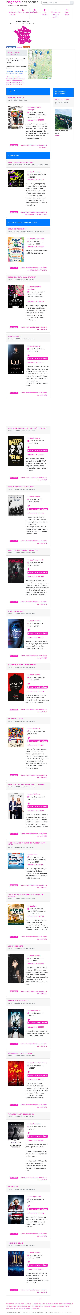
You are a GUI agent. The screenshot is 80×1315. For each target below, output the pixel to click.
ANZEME (36, 1306)
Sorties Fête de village (36, 239)
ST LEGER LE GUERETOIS (52, 1303)
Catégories (34, 12)
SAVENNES (17, 1303)
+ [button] (31, 52)
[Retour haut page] (40, 1299)
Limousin (17, 52)
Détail (57, 135)
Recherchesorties (12, 13)
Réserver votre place (37, 358)
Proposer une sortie (14, 1312)
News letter (67, 13)
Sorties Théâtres (34, 794)
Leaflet (49, 78)
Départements (23, 12)
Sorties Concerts (34, 346)
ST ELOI (19, 1306)
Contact (57, 1312)
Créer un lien (66, 1312)
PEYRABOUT (24, 1306)
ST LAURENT (42, 1303)
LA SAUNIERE (35, 1303)
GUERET (41, 1306)
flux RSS (26, 47)
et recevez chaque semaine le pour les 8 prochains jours (15, 80)
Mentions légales (29, 1312)
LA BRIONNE (28, 1303)
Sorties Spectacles (34, 1197)
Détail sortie (13, 145)
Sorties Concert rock (35, 560)
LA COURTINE (22, 1308)
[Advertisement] (57, 32)
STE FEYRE (30, 1306)
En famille (44, 13)
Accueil (10, 52)
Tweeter (19, 47)
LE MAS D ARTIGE (35, 1308)
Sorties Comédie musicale (37, 1063)
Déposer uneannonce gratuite (55, 14)
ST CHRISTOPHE (10, 1303)
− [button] (31, 55)
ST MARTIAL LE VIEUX (62, 1306)
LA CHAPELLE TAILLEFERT (50, 1306)
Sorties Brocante (34, 172)
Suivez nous (12, 47)
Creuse (12, 54)
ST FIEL (22, 1303)
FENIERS (28, 1308)
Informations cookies (45, 1312)
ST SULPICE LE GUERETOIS (65, 1303)
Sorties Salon (32, 854)
